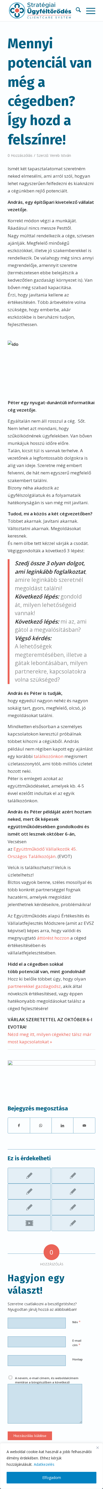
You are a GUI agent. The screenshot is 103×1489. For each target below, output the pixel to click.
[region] (51, 1466)
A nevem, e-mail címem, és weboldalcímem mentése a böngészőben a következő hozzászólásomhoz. (46, 1382)
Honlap (77, 1359)
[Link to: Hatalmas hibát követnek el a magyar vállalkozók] (29, 1176)
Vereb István (60, 155)
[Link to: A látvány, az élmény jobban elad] (73, 1207)
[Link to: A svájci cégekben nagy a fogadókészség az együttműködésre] (73, 1223)
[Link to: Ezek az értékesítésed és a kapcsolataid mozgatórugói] (29, 1207)
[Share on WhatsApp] (41, 1125)
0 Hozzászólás (20, 155)
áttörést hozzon (53, 938)
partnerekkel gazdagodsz (34, 986)
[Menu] (88, 10)
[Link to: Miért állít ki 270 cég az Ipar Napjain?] (73, 1176)
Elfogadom (51, 1477)
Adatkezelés (44, 1464)
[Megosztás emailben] (84, 1125)
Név (76, 1322)
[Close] (97, 1447)
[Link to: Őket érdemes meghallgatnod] (29, 1223)
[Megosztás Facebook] (19, 1125)
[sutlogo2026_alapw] (43, 10)
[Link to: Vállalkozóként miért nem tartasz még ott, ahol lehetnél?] (73, 1191)
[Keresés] (76, 10)
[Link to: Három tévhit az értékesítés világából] (29, 1191)
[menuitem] (76, 10)
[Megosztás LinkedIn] (62, 1125)
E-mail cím (76, 1343)
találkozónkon (48, 756)
